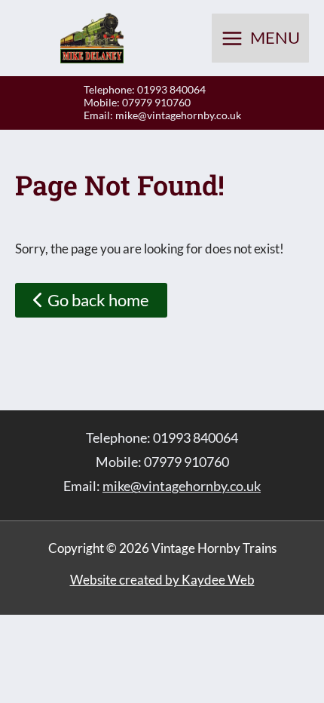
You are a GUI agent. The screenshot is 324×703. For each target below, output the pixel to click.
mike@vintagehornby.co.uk (178, 115)
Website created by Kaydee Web (162, 580)
